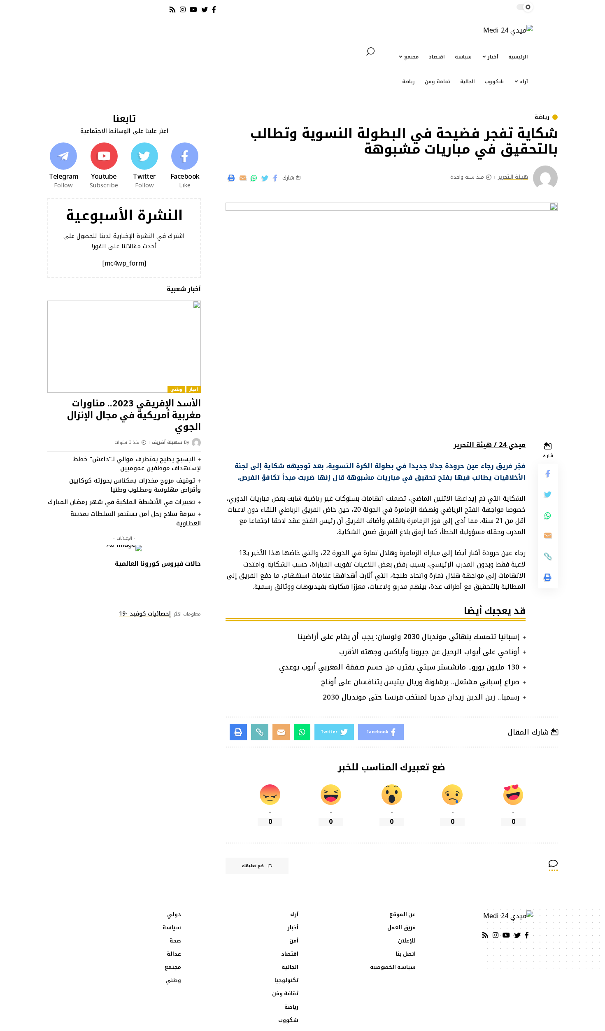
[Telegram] (63, 166)
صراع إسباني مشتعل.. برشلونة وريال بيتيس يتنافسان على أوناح (420, 681)
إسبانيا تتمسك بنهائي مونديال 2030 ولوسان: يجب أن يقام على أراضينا (408, 636)
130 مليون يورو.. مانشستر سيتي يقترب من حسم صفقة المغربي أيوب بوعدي (399, 667)
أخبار (193, 389)
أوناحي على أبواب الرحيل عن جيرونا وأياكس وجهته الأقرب (429, 651)
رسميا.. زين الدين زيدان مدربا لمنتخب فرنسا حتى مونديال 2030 (421, 697)
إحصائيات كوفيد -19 (145, 613)
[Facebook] (185, 166)
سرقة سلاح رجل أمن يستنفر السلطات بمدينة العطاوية (135, 518)
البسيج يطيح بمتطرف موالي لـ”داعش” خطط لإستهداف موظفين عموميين (137, 463)
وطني (176, 389)
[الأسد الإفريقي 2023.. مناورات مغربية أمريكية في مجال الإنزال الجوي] (124, 347)
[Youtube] (104, 166)
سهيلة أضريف (167, 443)
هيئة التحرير (513, 177)
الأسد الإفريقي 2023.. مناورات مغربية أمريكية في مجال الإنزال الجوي (134, 415)
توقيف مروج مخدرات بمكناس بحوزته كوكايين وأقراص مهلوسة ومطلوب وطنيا (135, 485)
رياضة (542, 117)
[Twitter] (144, 166)
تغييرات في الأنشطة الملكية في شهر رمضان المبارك (121, 502)
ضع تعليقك (253, 866)
